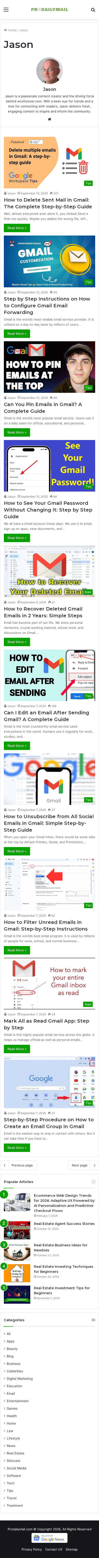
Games (12, 1408)
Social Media (16, 1468)
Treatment (15, 1505)
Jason (49, 89)
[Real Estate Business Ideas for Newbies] (17, 1252)
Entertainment (18, 1401)
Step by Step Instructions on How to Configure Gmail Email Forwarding (47, 305)
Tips (10, 1490)
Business (13, 1364)
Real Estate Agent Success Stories (64, 1224)
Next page (79, 1165)
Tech (10, 1483)
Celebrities (15, 1371)
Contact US (53, 1549)
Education (14, 1386)
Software (14, 1476)
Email (11, 1393)
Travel (11, 1498)
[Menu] (6, 11)
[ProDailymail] (49, 9)
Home (12, 30)
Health (12, 1416)
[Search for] (93, 11)
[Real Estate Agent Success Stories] (17, 1230)
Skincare (13, 1461)
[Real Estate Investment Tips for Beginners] (17, 1295)
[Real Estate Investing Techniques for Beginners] (17, 1273)
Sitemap (72, 1549)
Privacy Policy (32, 1549)
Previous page (22, 1165)
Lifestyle (13, 1438)
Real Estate (15, 1453)
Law (10, 1431)
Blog (10, 1356)
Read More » (16, 228)
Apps (10, 1341)
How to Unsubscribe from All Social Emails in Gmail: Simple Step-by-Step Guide (49, 823)
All (8, 1334)
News (11, 1446)
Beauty (12, 1349)
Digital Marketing (20, 1379)
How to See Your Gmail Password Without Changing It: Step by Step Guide (48, 509)
